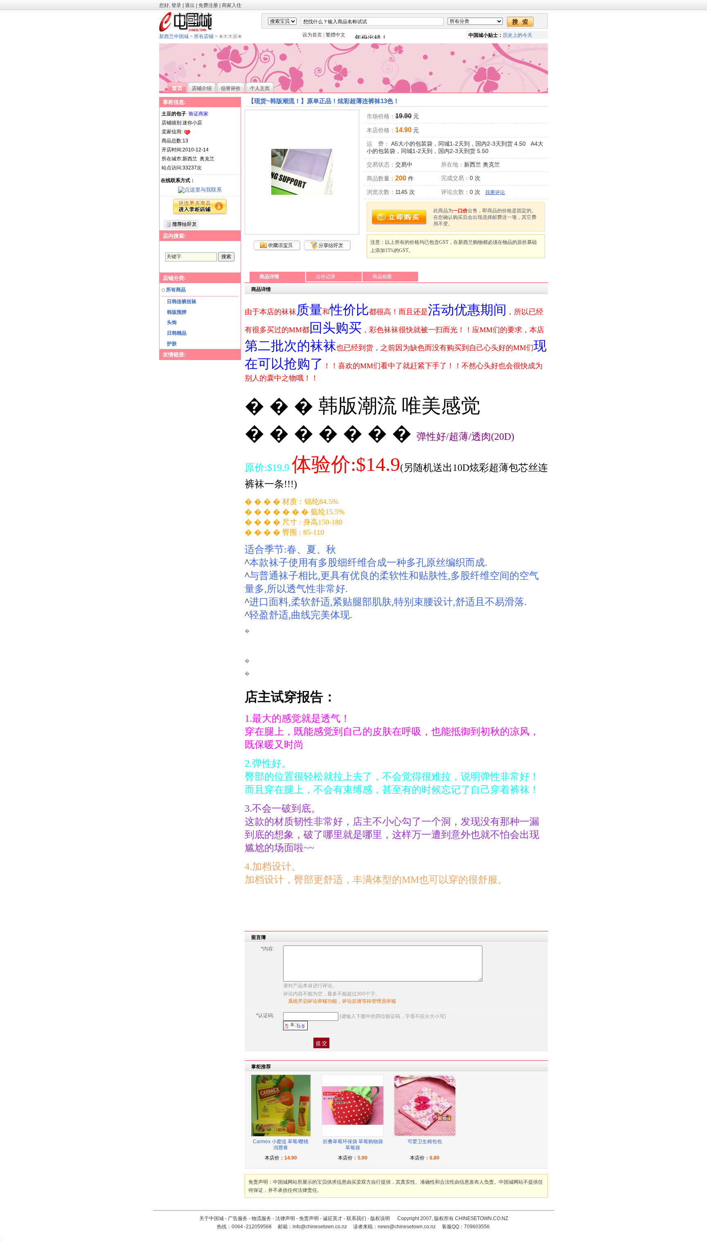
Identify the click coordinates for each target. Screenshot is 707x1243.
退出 (190, 5)
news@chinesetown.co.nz (407, 1226)
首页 (177, 88)
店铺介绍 (202, 88)
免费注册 (208, 5)
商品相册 (382, 276)
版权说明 (380, 1218)
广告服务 (238, 1218)
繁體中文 (335, 35)
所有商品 (176, 290)
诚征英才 (332, 1218)
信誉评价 (231, 88)
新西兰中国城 (174, 36)
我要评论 (495, 192)
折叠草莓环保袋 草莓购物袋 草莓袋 (353, 1145)
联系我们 (356, 1218)
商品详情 (269, 276)
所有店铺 (204, 36)
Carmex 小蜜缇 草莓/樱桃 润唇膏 (280, 1145)
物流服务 (261, 1218)
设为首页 (312, 35)
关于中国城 (211, 1218)
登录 (176, 5)
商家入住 (231, 5)
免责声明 (309, 1218)
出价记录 (325, 276)
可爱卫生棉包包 (425, 1141)
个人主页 (260, 88)
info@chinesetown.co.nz (320, 1226)
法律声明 (285, 1218)
